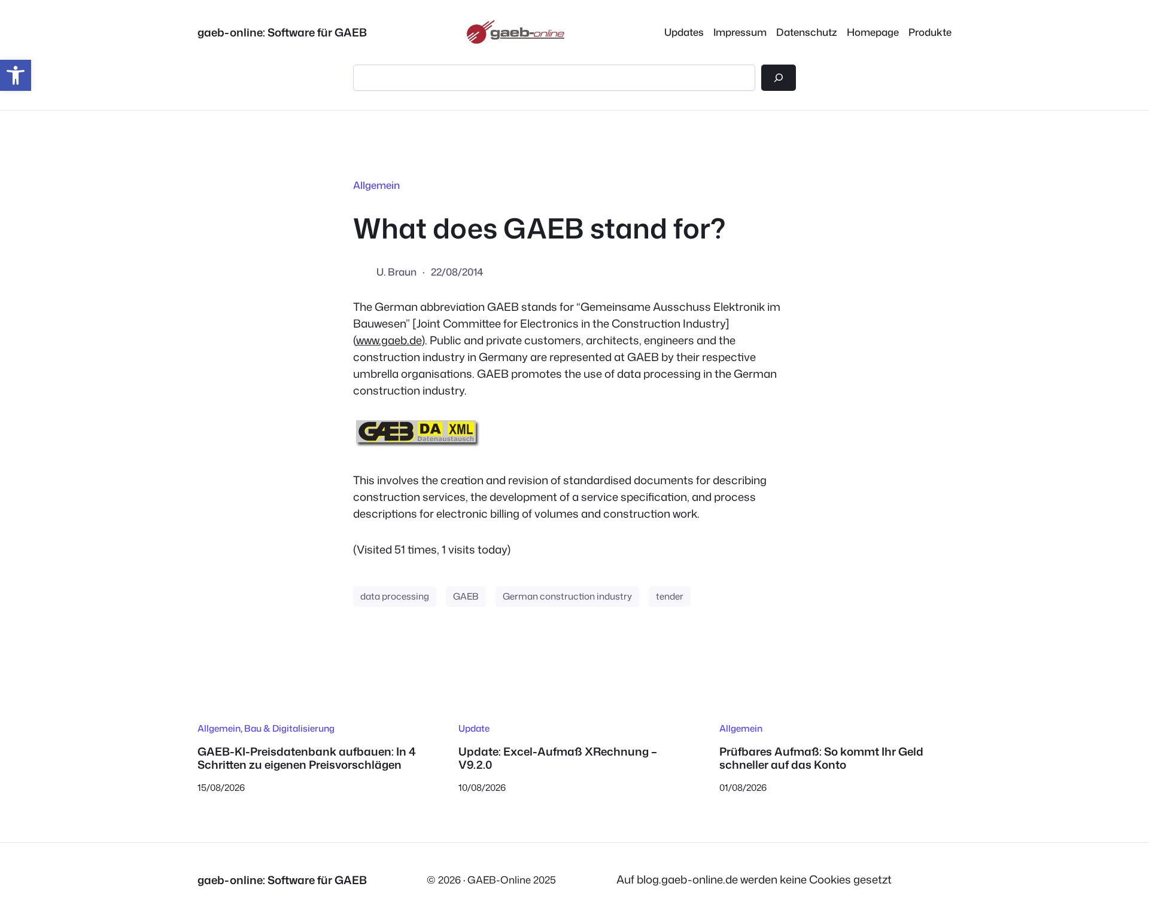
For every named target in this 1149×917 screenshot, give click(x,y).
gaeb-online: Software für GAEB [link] (282, 32)
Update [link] (474, 728)
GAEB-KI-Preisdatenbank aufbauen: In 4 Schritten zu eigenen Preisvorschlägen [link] (306, 758)
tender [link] (669, 596)
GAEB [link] (466, 596)
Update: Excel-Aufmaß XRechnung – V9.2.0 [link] (557, 758)
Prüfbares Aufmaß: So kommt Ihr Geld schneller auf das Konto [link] (821, 758)
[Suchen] (778, 78)
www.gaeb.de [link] (388, 340)
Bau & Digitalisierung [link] (289, 728)
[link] (15, 75)
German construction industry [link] (567, 596)
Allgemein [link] (376, 185)
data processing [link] (394, 596)
